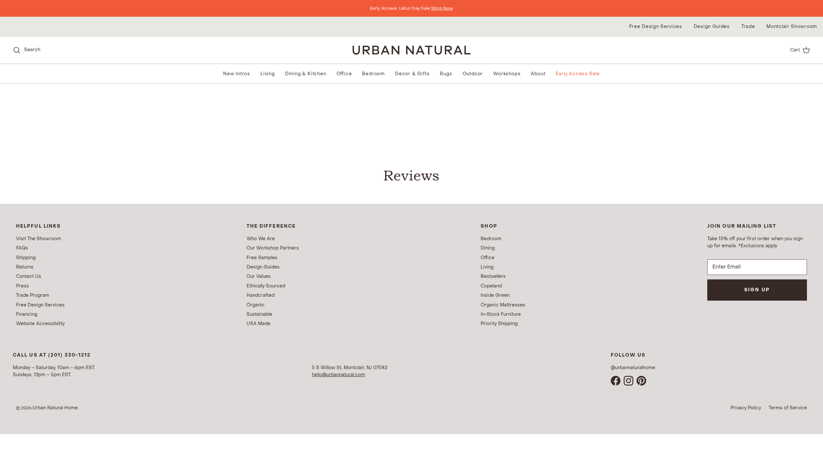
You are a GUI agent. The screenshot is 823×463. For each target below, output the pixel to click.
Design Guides (712, 26)
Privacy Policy (745, 408)
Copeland (491, 286)
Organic (256, 305)
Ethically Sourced (266, 286)
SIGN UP (757, 290)
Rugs (446, 74)
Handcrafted (261, 295)
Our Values (259, 276)
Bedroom (373, 74)
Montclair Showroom (791, 26)
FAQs (22, 248)
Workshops (506, 74)
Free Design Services (655, 26)
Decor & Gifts (412, 74)
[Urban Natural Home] (411, 50)
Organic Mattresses (503, 305)
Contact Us (28, 276)
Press (22, 286)
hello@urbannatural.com (338, 375)
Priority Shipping (499, 324)
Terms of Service (788, 408)
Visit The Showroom (38, 239)
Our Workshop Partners (273, 248)
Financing (26, 314)
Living (267, 74)
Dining (488, 248)
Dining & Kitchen (305, 74)
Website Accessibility (40, 324)
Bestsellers (493, 276)
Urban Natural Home (55, 408)
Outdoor (473, 74)
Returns (24, 267)
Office (344, 74)
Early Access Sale (578, 74)
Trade (748, 26)
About (538, 74)
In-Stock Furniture (501, 314)
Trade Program (32, 295)
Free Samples (262, 258)
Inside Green (495, 295)
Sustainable (259, 314)
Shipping (26, 258)
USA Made (258, 324)
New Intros (236, 74)
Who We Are (261, 239)
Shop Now (442, 8)
